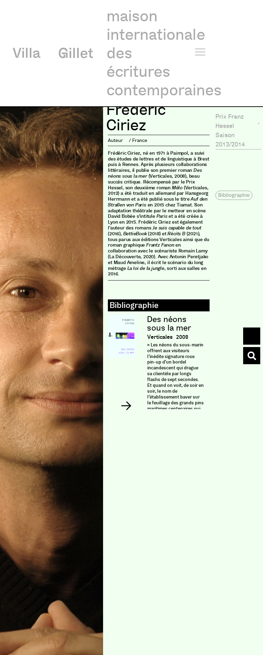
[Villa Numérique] (251, 355)
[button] (126, 406)
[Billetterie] (251, 336)
